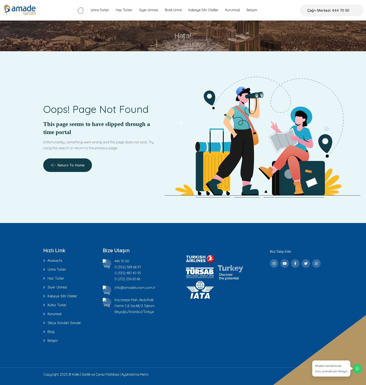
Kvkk (75, 374)
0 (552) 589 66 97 (128, 267)
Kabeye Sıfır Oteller (203, 10)
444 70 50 (122, 261)
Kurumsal (232, 10)
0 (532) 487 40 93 (128, 273)
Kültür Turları (56, 305)
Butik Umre (173, 10)
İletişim (252, 10)
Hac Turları (124, 10)
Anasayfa (54, 260)
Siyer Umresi (148, 10)
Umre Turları (100, 10)
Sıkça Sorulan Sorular (64, 323)
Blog (50, 332)
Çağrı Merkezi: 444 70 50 (328, 10)
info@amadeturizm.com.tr (135, 287)
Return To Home (71, 165)
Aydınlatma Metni (134, 374)
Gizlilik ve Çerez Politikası (100, 374)
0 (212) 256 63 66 (127, 279)
